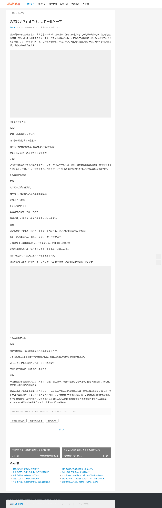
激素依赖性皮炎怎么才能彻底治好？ (76, 472)
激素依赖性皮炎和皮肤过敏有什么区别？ (78, 469)
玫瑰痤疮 (42, 4)
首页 (14, 13)
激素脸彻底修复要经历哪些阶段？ (26, 469)
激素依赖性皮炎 (18, 421)
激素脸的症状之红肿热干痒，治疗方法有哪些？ (31, 472)
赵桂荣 (12, 27)
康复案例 (53, 4)
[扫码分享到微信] (93, 504)
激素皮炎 (30, 4)
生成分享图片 (84, 504)
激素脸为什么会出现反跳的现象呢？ (27, 478)
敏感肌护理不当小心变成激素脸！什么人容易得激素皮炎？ (84, 478)
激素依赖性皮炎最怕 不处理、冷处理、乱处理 (80, 482)
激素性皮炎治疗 (36, 421)
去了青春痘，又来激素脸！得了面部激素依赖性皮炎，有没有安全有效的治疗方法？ (84, 475)
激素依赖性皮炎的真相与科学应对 (26, 475)
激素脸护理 (52, 421)
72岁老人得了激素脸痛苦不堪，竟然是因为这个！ (32, 482)
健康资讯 (75, 4)
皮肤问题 (64, 4)
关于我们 (86, 4)
